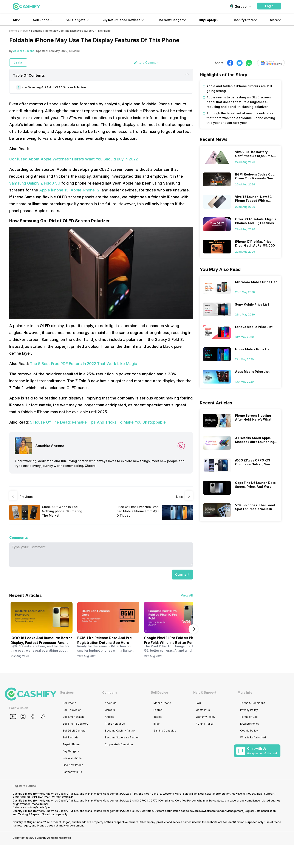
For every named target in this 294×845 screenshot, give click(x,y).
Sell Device (159, 692)
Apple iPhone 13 (53, 190)
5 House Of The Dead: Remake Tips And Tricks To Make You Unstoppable (98, 422)
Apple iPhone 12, (86, 190)
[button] (269, 6)
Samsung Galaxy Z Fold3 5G (34, 183)
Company (109, 692)
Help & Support (204, 692)
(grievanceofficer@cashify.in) (32, 807)
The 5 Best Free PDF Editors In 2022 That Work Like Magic (83, 363)
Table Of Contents (29, 75)
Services (67, 692)
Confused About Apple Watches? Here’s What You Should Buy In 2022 (73, 159)
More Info (245, 692)
